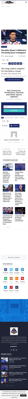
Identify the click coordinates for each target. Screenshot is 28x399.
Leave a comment (14, 257)
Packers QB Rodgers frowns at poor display (20, 152)
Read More (14, 397)
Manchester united (9, 117)
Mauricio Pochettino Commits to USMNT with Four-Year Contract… (18, 359)
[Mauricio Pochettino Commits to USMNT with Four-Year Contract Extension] (8, 167)
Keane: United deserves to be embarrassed (7, 152)
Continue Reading (14, 79)
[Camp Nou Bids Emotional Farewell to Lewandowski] (20, 210)
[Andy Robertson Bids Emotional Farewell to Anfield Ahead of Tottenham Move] (8, 210)
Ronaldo (16, 117)
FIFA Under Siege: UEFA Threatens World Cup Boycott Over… (18, 379)
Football (4, 46)
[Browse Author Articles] (14, 134)
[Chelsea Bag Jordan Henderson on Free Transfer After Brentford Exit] (20, 167)
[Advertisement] (14, 17)
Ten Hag (21, 117)
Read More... (14, 346)
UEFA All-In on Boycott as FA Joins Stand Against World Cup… (18, 373)
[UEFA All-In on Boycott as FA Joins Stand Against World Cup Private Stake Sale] (8, 188)
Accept (23, 395)
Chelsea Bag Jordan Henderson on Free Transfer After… (17, 366)
